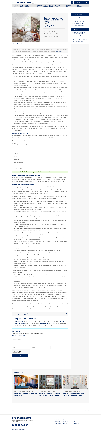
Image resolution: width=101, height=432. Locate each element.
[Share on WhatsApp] (54, 26)
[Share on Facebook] (47, 26)
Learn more (58, 51)
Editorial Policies (44, 323)
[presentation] (13, 389)
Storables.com (19, 321)
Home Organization (25, 43)
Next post (86, 410)
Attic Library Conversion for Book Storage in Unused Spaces (43, 172)
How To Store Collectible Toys (78, 41)
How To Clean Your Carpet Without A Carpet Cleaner (80, 36)
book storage (17, 252)
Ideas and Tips (17, 9)
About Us (55, 418)
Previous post (16, 410)
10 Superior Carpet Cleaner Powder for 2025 (80, 39)
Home (13, 9)
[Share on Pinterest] (51, 26)
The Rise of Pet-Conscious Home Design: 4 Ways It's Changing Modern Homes (80, 33)
